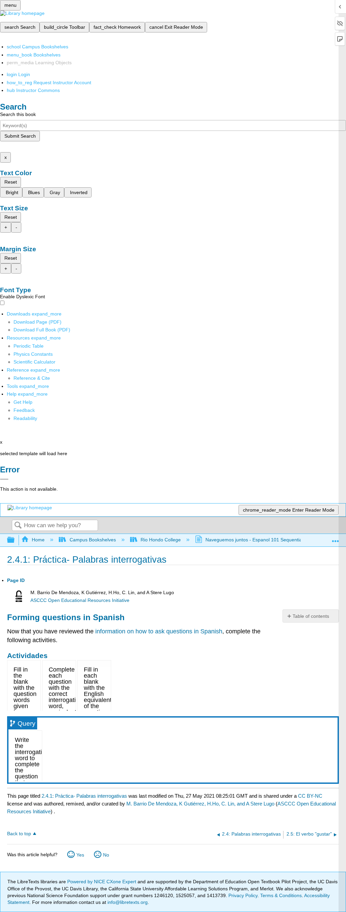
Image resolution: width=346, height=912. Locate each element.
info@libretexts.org (127, 902)
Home (38, 539)
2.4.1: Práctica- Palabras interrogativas (84, 796)
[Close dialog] (4, 479)
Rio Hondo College (160, 539)
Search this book (18, 114)
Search (18, 525)
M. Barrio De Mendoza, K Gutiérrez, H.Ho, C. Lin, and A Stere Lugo (200, 803)
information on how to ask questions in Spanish (158, 631)
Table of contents (311, 616)
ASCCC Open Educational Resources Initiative (79, 600)
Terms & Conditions (281, 895)
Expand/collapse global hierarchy (15, 540)
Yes (80, 855)
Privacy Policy (242, 895)
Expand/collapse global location (335, 538)
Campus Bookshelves (92, 539)
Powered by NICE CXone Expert (102, 881)
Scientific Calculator (34, 362)
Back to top (19, 833)
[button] (24, 410)
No (106, 855)
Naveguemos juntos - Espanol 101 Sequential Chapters (264, 539)
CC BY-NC (310, 796)
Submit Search (20, 136)
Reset (10, 182)
